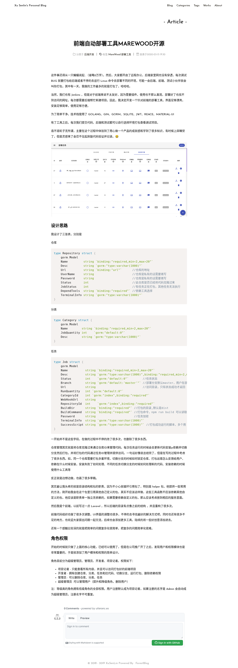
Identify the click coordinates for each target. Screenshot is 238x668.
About (218, 5)
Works (207, 5)
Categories (183, 5)
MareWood (114, 54)
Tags (196, 5)
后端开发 (89, 54)
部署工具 (126, 54)
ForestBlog (142, 663)
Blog (170, 5)
